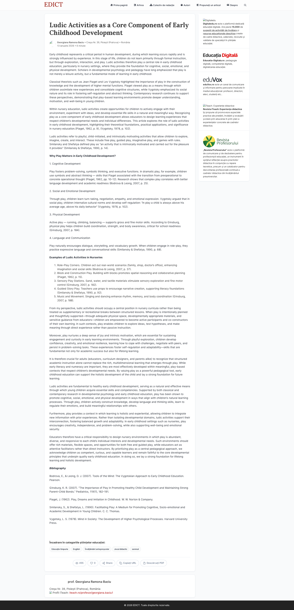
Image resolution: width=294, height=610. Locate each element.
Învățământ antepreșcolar (97, 549)
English (76, 549)
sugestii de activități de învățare (220, 30)
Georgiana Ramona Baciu (70, 42)
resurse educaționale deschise (219, 33)
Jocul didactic (120, 549)
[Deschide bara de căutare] (245, 5)
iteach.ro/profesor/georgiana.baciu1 (91, 592)
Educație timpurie (60, 549)
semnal (135, 549)
